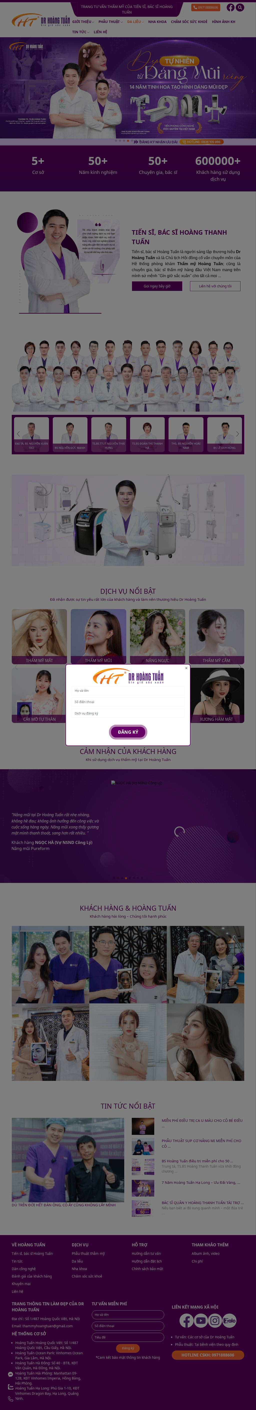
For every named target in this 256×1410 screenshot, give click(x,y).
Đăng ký (128, 732)
